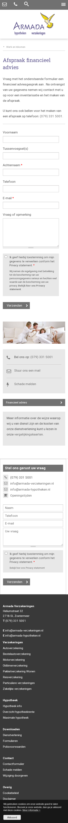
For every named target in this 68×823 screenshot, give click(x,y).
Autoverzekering (13, 648)
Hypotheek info (12, 706)
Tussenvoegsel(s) (15, 148)
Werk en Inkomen (15, 46)
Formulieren (10, 741)
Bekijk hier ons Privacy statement (27, 567)
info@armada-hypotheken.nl (30, 489)
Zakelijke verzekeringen (17, 689)
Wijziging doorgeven (15, 775)
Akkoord (12, 817)
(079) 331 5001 (51, 116)
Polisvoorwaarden (14, 746)
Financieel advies (16, 402)
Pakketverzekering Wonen (19, 671)
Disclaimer (9, 799)
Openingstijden (21, 495)
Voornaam (10, 132)
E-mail (8, 198)
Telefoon (9, 181)
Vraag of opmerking (17, 214)
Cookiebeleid (11, 793)
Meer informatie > (31, 810)
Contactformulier (13, 764)
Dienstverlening (12, 735)
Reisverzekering (12, 677)
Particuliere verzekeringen (19, 683)
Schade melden (25, 384)
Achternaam (12, 165)
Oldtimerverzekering (15, 665)
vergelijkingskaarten (28, 434)
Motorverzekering (14, 659)
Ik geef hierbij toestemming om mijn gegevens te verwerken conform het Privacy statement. (31, 261)
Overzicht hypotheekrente (19, 712)
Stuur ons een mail (27, 370)
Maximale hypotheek (16, 717)
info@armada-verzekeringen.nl (32, 483)
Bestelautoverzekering (17, 654)
